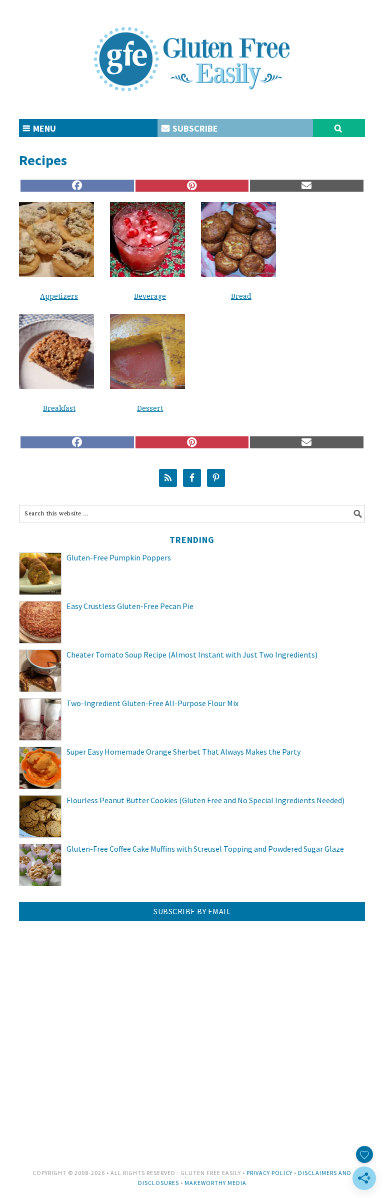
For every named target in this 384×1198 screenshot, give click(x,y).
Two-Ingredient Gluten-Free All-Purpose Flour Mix (152, 703)
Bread (241, 296)
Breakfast (59, 408)
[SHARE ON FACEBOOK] (77, 186)
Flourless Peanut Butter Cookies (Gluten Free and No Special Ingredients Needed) (205, 800)
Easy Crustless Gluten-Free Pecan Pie (130, 606)
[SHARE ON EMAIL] (306, 186)
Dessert (150, 408)
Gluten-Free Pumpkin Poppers (118, 557)
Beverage (150, 296)
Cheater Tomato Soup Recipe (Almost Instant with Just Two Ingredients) (192, 655)
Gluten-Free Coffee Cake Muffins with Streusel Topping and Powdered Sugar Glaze (205, 849)
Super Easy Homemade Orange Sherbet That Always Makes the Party (183, 752)
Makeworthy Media (215, 1182)
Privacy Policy (269, 1172)
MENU (43, 128)
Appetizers (59, 296)
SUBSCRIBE (194, 128)
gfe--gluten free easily (191, 51)
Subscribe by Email (192, 911)
